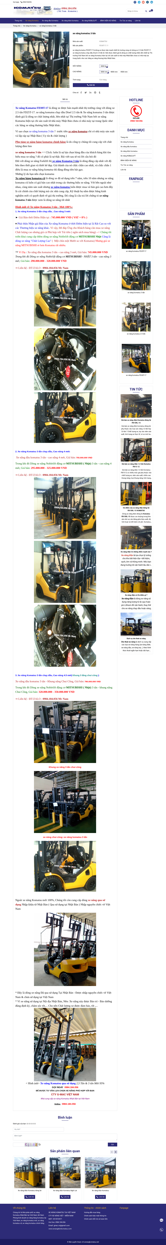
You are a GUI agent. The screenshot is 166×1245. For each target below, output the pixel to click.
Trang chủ (18, 21)
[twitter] (140, 2)
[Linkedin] (90, 92)
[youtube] (144, 2)
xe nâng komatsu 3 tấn (136, 293)
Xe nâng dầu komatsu (50, 21)
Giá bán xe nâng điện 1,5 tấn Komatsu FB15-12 (136, 465)
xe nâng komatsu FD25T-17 (136, 251)
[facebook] (136, 2)
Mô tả (65, 99)
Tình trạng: (77, 80)
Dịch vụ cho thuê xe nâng (136, 638)
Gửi (112, 1145)
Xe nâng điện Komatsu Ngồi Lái (65, 1191)
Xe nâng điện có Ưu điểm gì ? (136, 595)
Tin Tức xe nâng (126, 21)
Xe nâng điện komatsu (70, 21)
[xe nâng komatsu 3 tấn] (45, 11)
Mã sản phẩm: (78, 46)
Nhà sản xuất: (78, 41)
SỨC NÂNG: (77, 66)
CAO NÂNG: (77, 72)
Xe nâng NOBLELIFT (89, 21)
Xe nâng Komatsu (32, 21)
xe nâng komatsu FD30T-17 (136, 375)
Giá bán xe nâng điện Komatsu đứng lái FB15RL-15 (136, 421)
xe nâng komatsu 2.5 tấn (136, 334)
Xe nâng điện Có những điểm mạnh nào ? (136, 552)
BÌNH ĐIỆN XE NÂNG (108, 21)
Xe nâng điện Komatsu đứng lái (29, 1191)
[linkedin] (152, 2)
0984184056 (27, 2)
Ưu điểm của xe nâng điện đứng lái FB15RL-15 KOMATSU (136, 509)
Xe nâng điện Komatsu (100, 1191)
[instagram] (148, 2)
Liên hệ (137, 21)
